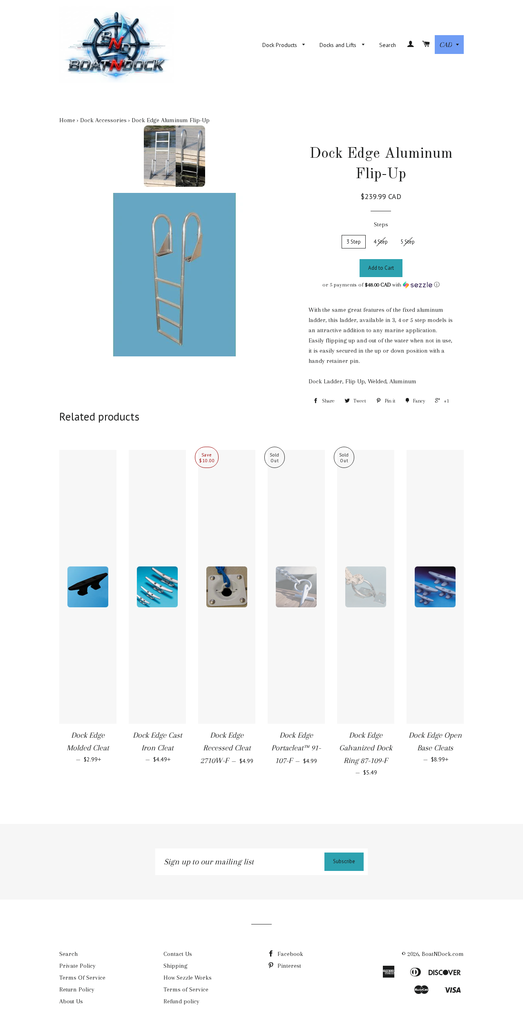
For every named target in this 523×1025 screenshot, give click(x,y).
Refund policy (181, 1001)
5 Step (407, 241)
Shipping (175, 965)
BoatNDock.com (443, 954)
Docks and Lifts (339, 45)
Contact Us (177, 954)
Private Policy (77, 965)
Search (387, 45)
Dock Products (280, 45)
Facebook (289, 954)
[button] (381, 285)
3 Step (353, 241)
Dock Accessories (103, 120)
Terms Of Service (82, 977)
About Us (71, 1001)
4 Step (380, 241)
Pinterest (288, 965)
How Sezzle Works (187, 977)
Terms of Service (185, 989)
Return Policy (76, 989)
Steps (381, 224)
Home (67, 120)
